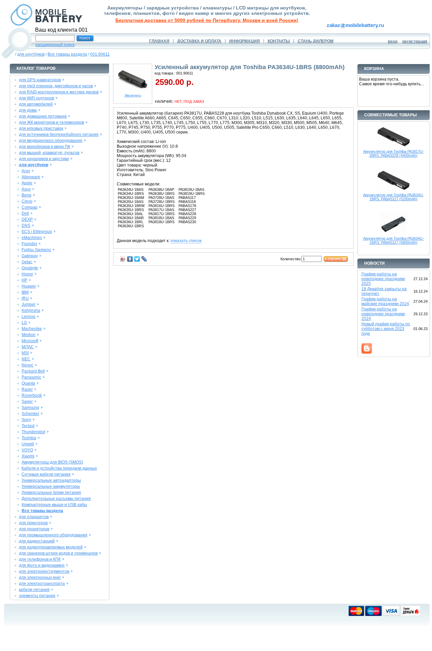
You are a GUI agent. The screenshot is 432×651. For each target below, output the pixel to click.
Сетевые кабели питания (46, 474)
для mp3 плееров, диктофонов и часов (56, 86)
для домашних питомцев (42, 116)
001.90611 (100, 54)
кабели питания (34, 589)
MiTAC (28, 347)
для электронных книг (40, 577)
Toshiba (29, 438)
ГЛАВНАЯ (159, 41)
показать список (185, 240)
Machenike (32, 328)
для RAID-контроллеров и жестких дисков (59, 92)
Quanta (28, 383)
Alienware (31, 177)
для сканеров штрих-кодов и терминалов (58, 553)
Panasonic (31, 377)
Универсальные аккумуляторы (51, 486)
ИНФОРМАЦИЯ (244, 41)
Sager (27, 401)
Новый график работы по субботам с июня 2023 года (385, 329)
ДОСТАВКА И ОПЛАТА (199, 41)
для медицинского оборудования (50, 140)
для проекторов (34, 529)
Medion (28, 334)
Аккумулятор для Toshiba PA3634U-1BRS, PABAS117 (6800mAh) (393, 240)
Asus (26, 189)
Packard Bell (33, 371)
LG (24, 322)
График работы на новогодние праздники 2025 (383, 279)
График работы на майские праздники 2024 (385, 301)
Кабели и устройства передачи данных (59, 468)
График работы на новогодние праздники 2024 (383, 314)
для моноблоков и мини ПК (44, 146)
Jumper (28, 304)
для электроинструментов (44, 571)
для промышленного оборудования (53, 535)
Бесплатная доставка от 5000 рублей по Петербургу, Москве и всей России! (206, 20)
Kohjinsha (31, 310)
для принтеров (33, 523)
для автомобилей (36, 104)
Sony (26, 419)
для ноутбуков (31, 54)
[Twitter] (137, 259)
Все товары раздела (67, 54)
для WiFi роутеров (36, 98)
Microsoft (30, 340)
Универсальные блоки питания (51, 492)
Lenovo (28, 316)
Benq (26, 195)
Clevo (27, 201)
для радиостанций (37, 541)
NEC (26, 359)
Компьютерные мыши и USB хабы (54, 504)
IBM (25, 292)
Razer (27, 389)
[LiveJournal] (144, 259)
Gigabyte (30, 268)
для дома (28, 110)
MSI (25, 353)
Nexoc (27, 365)
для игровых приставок (41, 128)
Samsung (30, 407)
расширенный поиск (55, 44)
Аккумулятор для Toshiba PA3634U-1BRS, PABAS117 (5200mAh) (393, 197)
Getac (27, 262)
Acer (26, 171)
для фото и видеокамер (41, 565)
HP (24, 280)
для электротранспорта (42, 583)
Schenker (30, 413)
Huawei (29, 286)
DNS (26, 225)
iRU (25, 298)
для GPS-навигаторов (40, 80)
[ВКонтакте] (130, 259)
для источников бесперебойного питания (59, 134)
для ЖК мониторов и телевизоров (51, 122)
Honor (27, 274)
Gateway (30, 256)
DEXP (27, 219)
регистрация (414, 41)
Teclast (28, 425)
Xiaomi (28, 456)
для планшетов (34, 516)
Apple (27, 183)
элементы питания (37, 595)
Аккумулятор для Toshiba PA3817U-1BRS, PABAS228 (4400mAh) (393, 153)
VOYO (27, 450)
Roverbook (32, 395)
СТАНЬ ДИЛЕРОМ (315, 41)
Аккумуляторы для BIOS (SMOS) (52, 462)
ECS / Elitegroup (37, 231)
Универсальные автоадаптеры (51, 480)
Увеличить (133, 95)
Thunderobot (33, 432)
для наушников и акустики (44, 158)
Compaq (29, 207)
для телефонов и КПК (40, 559)
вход (393, 41)
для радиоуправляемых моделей (51, 547)
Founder (29, 243)
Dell (25, 213)
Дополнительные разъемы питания (56, 498)
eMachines (32, 237)
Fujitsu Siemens (36, 249)
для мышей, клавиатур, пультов (49, 152)
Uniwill (28, 444)
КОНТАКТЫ (279, 41)
